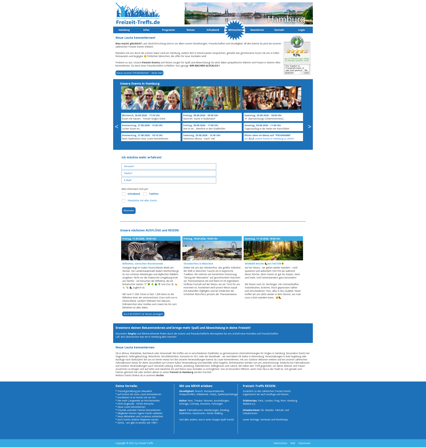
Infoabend (213, 29)
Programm (168, 29)
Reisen (191, 29)
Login (301, 29)
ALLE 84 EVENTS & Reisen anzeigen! (143, 314)
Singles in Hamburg (274, 353)
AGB (292, 443)
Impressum (304, 443)
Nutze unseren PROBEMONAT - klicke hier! (139, 72)
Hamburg (124, 29)
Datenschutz (280, 443)
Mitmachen (235, 29)
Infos (146, 29)
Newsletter (257, 29)
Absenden (129, 210)
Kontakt (279, 29)
